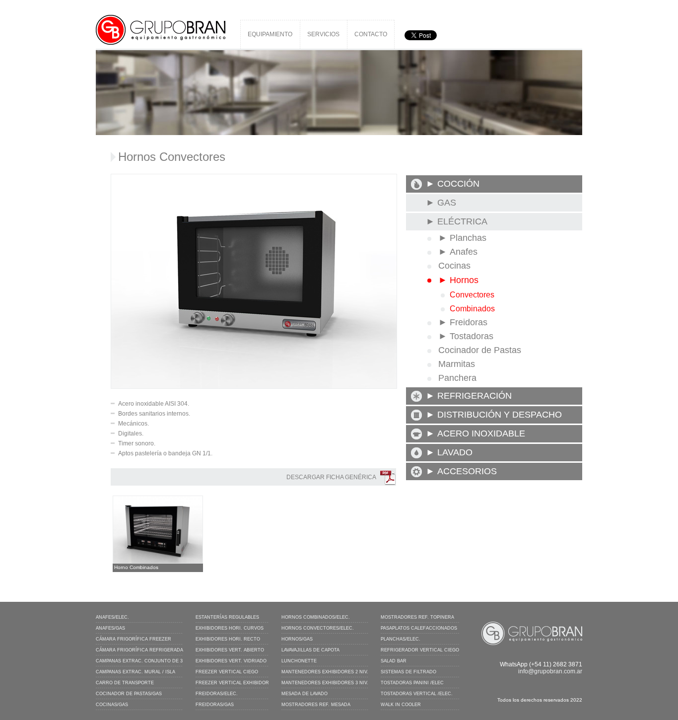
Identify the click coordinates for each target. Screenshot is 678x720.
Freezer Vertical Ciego (227, 671)
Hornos (464, 280)
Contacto (370, 34)
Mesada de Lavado (304, 693)
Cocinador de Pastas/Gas (129, 693)
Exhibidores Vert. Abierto (230, 650)
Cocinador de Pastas (479, 350)
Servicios (323, 34)
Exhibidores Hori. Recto (228, 639)
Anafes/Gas (110, 628)
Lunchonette (299, 660)
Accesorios (467, 471)
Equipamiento (270, 34)
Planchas (468, 238)
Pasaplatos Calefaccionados (419, 628)
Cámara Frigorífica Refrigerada (139, 650)
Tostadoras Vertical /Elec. (417, 693)
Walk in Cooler (401, 704)
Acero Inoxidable (481, 433)
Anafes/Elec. (112, 617)
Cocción (458, 184)
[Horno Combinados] (158, 499)
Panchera (457, 378)
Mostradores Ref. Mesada (315, 704)
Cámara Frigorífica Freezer (133, 639)
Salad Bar (394, 660)
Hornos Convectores (171, 156)
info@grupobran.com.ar (550, 671)
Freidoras (468, 322)
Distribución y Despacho (499, 415)
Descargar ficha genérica (331, 477)
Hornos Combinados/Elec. (315, 617)
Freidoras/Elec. (217, 693)
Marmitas (456, 364)
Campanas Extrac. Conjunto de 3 (139, 660)
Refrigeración (474, 396)
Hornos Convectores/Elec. (317, 628)
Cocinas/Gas (112, 704)
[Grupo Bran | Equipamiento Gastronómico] (160, 18)
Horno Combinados (136, 567)
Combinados (472, 308)
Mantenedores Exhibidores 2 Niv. (324, 671)
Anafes (463, 252)
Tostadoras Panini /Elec (412, 682)
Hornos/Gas (297, 639)
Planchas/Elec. (400, 639)
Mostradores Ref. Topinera (417, 617)
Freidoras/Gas (215, 704)
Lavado (455, 452)
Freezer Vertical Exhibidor (232, 682)
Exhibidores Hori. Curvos (230, 628)
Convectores (472, 294)
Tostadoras (471, 336)
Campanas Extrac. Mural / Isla (135, 671)
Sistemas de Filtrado (408, 671)
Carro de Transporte (125, 682)
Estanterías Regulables (227, 617)
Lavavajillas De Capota (310, 650)
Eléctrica (462, 221)
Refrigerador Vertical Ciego (420, 650)
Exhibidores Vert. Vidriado (231, 660)
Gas (446, 203)
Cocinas (454, 266)
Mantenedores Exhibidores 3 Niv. (324, 682)
